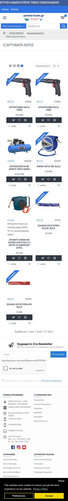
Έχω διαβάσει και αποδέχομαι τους (33, 380)
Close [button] (61, 481)
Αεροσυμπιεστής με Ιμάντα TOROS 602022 (19, 167)
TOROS (11, 160)
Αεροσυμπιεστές (35, 32)
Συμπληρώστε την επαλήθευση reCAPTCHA (23, 360)
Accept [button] (49, 496)
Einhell (10, 220)
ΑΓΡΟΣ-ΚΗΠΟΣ (16, 32)
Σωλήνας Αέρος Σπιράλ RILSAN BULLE (48, 227)
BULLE (10, 101)
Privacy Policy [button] (40, 489)
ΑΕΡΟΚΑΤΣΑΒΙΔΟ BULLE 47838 (19, 108)
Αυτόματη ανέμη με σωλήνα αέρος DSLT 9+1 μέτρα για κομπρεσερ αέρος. (19, 244)
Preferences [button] (18, 496)
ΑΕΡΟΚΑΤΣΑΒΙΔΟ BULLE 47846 (48, 108)
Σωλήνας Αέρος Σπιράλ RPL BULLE (19, 305)
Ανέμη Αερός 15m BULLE (49, 166)
